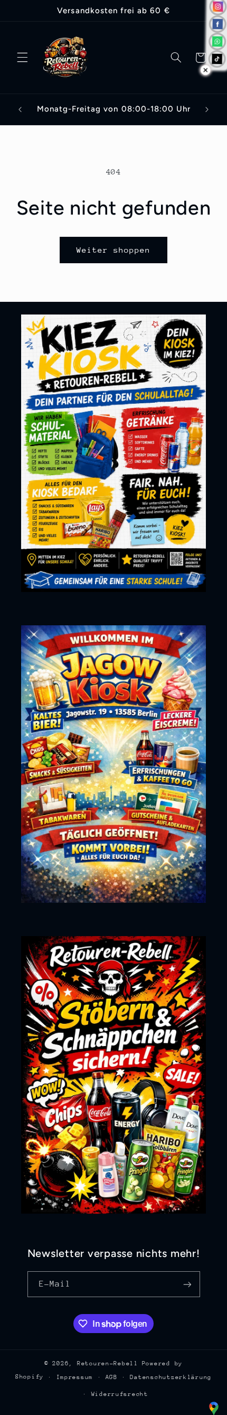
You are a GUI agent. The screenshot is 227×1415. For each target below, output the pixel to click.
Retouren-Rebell (107, 1363)
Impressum (74, 1377)
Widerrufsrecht (119, 1394)
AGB (112, 1377)
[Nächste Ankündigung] (207, 109)
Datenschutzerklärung (171, 1377)
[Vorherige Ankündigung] (20, 109)
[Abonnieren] (187, 1284)
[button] (22, 57)
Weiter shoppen (114, 249)
